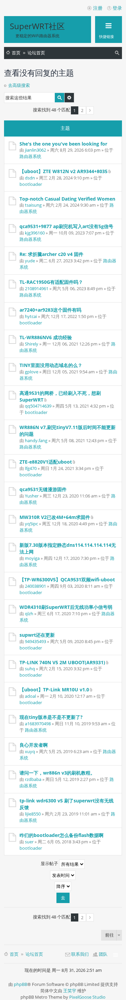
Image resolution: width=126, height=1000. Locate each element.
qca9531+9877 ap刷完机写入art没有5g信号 (66, 226)
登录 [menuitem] (117, 8)
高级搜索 (69, 97)
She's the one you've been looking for (63, 144)
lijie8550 (33, 814)
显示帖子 (50, 864)
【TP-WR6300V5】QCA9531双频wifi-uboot (67, 579)
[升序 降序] (63, 886)
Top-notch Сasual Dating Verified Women (67, 199)
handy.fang (36, 440)
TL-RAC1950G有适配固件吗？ (51, 282)
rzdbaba (33, 779)
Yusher (32, 496)
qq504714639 (38, 406)
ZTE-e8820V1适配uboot (45, 462)
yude (30, 261)
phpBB (20, 984)
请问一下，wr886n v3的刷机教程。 (57, 773)
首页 (16, 53)
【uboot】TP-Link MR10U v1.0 (54, 689)
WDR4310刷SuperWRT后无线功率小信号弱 (65, 607)
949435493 (35, 641)
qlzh (29, 614)
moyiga (32, 558)
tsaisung (33, 205)
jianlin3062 (35, 150)
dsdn (30, 178)
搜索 (59, 97)
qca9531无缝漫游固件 (43, 489)
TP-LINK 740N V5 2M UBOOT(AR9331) (62, 662)
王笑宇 (69, 991)
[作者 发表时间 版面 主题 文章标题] (63, 875)
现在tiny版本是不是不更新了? (51, 717)
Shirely (31, 344)
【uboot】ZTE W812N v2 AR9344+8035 (63, 171)
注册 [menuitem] (97, 8)
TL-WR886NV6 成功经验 (45, 337)
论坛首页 (36, 53)
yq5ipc (31, 524)
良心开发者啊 (33, 745)
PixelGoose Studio (87, 997)
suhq (30, 669)
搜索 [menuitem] (118, 54)
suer (29, 842)
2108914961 (36, 288)
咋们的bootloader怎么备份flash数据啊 (61, 835)
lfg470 (31, 468)
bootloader (30, 184)
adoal (30, 696)
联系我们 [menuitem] (80, 954)
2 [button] (82, 110)
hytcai (31, 316)
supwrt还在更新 (37, 635)
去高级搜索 (19, 85)
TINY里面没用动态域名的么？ (50, 365)
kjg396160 (35, 233)
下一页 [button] (90, 110)
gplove (31, 372)
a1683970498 (38, 724)
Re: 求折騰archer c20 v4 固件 (51, 254)
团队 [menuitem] (103, 954)
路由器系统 (30, 156)
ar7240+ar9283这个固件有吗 (50, 310)
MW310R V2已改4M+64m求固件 (54, 517)
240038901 (35, 586)
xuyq (30, 751)
